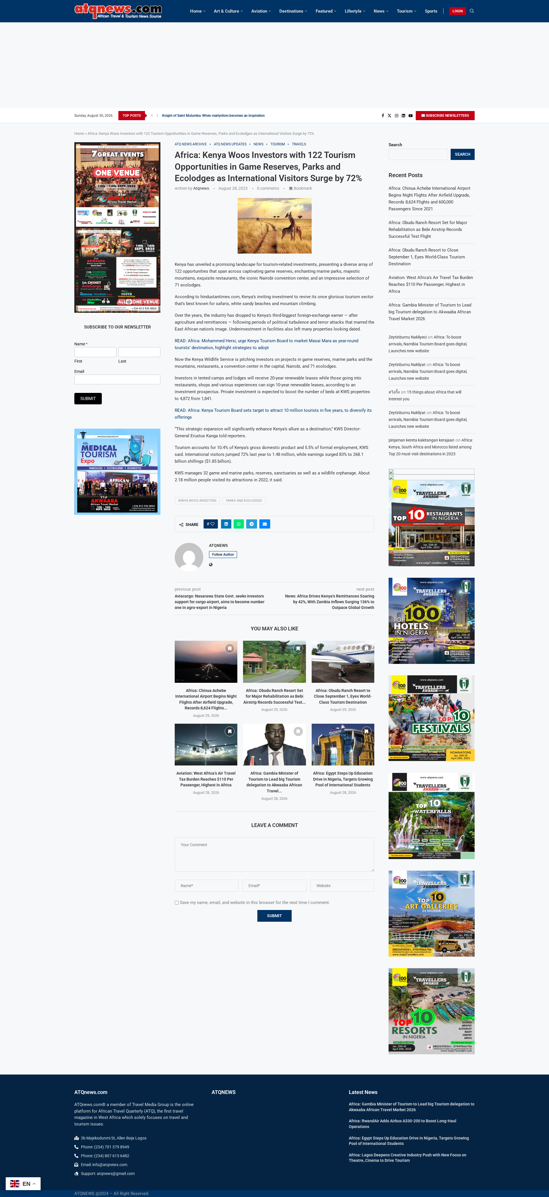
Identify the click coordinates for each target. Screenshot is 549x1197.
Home (196, 11)
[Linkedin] (403, 115)
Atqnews (201, 188)
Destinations (291, 11)
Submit (88, 398)
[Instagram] (397, 115)
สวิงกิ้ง (394, 392)
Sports (431, 11)
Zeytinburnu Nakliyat (407, 364)
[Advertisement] (274, 65)
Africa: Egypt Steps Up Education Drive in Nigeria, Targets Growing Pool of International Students (343, 779)
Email (79, 371)
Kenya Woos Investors (197, 500)
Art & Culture (226, 11)
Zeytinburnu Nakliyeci (408, 337)
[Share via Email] (264, 524)
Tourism (405, 11)
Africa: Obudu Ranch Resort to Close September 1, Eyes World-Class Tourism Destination (343, 696)
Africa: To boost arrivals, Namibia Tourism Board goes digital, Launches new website (428, 344)
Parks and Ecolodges (244, 500)
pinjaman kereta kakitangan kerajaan (421, 440)
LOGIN (458, 11)
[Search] (472, 11)
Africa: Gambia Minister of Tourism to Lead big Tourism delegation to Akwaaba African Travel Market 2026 (430, 311)
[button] (152, 115)
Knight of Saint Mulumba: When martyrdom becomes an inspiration (213, 116)
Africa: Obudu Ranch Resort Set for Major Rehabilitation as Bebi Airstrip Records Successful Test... (274, 696)
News (379, 11)
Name (80, 344)
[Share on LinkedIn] (226, 524)
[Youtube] (410, 115)
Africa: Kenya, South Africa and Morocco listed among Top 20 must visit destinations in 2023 (431, 447)
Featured (324, 11)
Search (395, 144)
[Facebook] (382, 115)
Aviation (259, 11)
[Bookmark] (229, 648)
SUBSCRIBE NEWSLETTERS (447, 116)
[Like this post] (212, 524)
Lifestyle (353, 11)
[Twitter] (389, 115)
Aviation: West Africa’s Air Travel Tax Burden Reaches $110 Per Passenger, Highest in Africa (206, 779)
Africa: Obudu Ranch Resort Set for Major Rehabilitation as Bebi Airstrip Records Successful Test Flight (428, 229)
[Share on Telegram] (251, 524)
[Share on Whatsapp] (239, 524)
